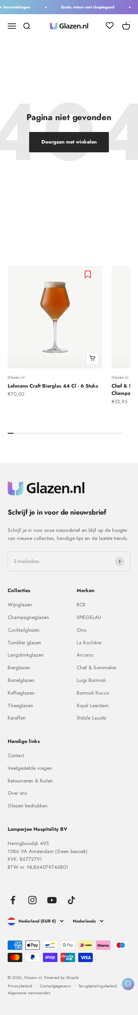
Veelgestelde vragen (30, 768)
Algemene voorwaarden (29, 993)
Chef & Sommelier (97, 667)
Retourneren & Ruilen (30, 780)
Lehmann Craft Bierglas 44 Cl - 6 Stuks (53, 385)
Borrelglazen (21, 680)
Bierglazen (19, 667)
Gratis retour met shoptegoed (86, 7)
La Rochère (89, 642)
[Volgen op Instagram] (32, 900)
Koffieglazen (21, 692)
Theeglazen (20, 705)
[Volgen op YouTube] (52, 900)
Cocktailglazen (23, 630)
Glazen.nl (16, 377)
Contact (16, 755)
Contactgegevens (55, 986)
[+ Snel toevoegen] (92, 358)
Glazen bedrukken (28, 805)
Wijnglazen (20, 604)
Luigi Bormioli (91, 680)
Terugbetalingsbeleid (98, 986)
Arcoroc (85, 655)
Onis (81, 630)
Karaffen (17, 717)
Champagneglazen (28, 617)
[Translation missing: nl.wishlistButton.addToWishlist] (88, 274)
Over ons (17, 793)
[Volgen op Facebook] (13, 900)
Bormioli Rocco (93, 692)
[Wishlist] (109, 27)
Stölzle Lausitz (91, 717)
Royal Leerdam (93, 705)
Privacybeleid (20, 986)
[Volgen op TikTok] (71, 900)
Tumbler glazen (24, 642)
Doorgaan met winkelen (69, 141)
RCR (81, 604)
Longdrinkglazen (26, 655)
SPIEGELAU (89, 617)
